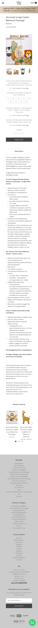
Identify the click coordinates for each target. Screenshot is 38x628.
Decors (19, 526)
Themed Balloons (19, 515)
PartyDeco (19, 553)
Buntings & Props (19, 528)
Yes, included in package (20, 88)
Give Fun (19, 538)
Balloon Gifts (19, 521)
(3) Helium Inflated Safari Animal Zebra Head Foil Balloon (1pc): (19, 121)
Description (19, 151)
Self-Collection (19, 465)
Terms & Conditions (19, 481)
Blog (19, 490)
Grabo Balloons (19, 540)
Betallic (19, 547)
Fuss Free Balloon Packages (19, 508)
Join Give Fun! (19, 487)
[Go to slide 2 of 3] (32, 423)
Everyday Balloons (19, 510)
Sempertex (19, 542)
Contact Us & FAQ (19, 468)
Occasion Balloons (19, 524)
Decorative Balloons (19, 517)
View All (19, 560)
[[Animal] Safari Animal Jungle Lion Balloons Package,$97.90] (12, 417)
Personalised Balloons (19, 513)
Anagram (19, 544)
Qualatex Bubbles (19, 558)
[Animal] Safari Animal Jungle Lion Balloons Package (12, 430)
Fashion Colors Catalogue (19, 474)
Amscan (19, 555)
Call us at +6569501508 (19, 583)
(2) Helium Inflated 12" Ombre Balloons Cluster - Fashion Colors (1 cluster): (19, 110)
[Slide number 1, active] (15, 441)
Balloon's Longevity (19, 470)
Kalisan (19, 549)
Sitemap (19, 496)
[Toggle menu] (3, 3)
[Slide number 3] (22, 441)
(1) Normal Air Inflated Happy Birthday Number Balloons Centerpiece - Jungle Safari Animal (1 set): (19, 83)
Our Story (19, 485)
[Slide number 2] (19, 441)
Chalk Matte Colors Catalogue (19, 472)
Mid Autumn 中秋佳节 (19, 506)
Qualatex (19, 551)
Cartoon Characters (19, 519)
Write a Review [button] (11, 27)
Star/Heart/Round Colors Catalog (19, 479)
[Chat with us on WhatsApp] (32, 622)
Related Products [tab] (19, 404)
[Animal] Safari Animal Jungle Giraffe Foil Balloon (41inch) (26, 432)
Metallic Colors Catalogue (19, 476)
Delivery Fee (19, 463)
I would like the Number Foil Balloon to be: (19, 94)
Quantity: (19, 130)
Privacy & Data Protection (19, 483)
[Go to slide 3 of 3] (6, 423)
